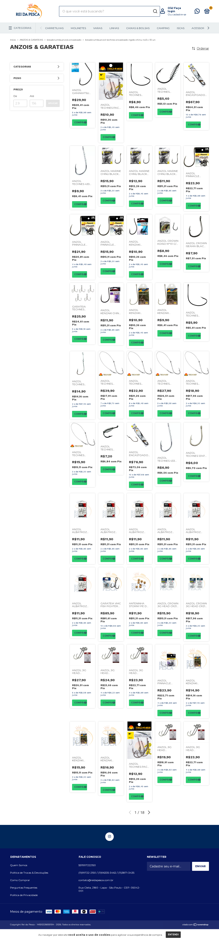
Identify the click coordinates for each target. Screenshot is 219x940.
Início (13, 39)
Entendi (173, 934)
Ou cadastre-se (177, 14)
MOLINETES (78, 28)
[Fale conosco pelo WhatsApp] (197, 12)
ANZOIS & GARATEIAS (31, 39)
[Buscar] (154, 11)
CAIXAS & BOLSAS (137, 28)
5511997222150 (87, 865)
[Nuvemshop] (195, 925)
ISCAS (180, 28)
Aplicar (53, 103)
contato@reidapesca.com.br (95, 880)
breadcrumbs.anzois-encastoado (64, 39)
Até (32, 96)
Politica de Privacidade (24, 895)
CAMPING (163, 28)
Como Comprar (20, 880)
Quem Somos (18, 865)
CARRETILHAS (54, 28)
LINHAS (114, 28)
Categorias (22, 27)
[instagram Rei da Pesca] (109, 836)
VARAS (97, 28)
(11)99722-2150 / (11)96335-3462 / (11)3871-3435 (106, 872)
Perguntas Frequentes (23, 887)
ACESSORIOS (200, 28)
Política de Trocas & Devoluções (29, 872)
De (15, 96)
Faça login (174, 9)
